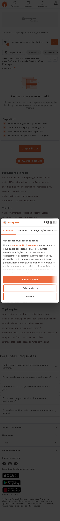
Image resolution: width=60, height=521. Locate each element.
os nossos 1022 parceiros (24, 245)
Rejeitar (30, 296)
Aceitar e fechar (30, 279)
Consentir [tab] (8, 230)
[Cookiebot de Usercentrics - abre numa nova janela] (44, 222)
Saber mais (28, 288)
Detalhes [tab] (22, 230)
